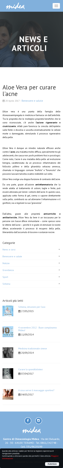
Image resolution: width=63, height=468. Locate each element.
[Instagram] (38, 420)
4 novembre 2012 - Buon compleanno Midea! (37, 329)
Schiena (6, 283)
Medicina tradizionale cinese (32, 348)
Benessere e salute (32, 100)
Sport (5, 276)
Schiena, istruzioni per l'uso (31, 306)
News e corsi (9, 249)
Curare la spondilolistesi (30, 369)
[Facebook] (28, 420)
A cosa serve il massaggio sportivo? (36, 390)
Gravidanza (8, 270)
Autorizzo (52, 464)
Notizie (6, 263)
